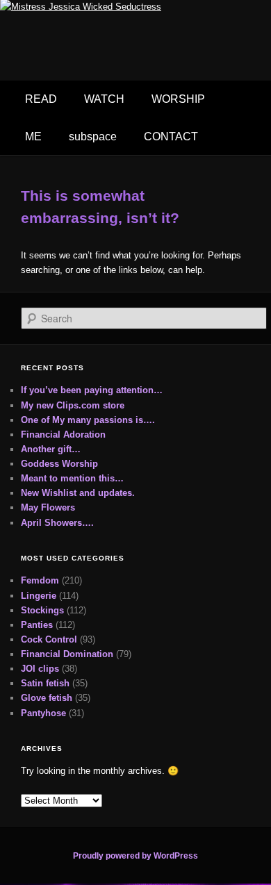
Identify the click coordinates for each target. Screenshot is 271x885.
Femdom (40, 580)
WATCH (104, 99)
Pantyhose (43, 713)
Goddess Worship (59, 463)
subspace (93, 136)
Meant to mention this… (72, 478)
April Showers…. (57, 523)
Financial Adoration (63, 434)
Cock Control (49, 639)
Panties (37, 625)
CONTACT (171, 136)
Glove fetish (46, 698)
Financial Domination (67, 654)
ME (33, 136)
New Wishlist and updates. (78, 493)
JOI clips (40, 668)
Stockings (42, 610)
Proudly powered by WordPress (135, 856)
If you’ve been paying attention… (92, 390)
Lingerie (38, 595)
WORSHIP (178, 99)
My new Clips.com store (72, 405)
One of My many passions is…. (88, 420)
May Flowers (48, 507)
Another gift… (51, 449)
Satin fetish (45, 683)
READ (41, 99)
